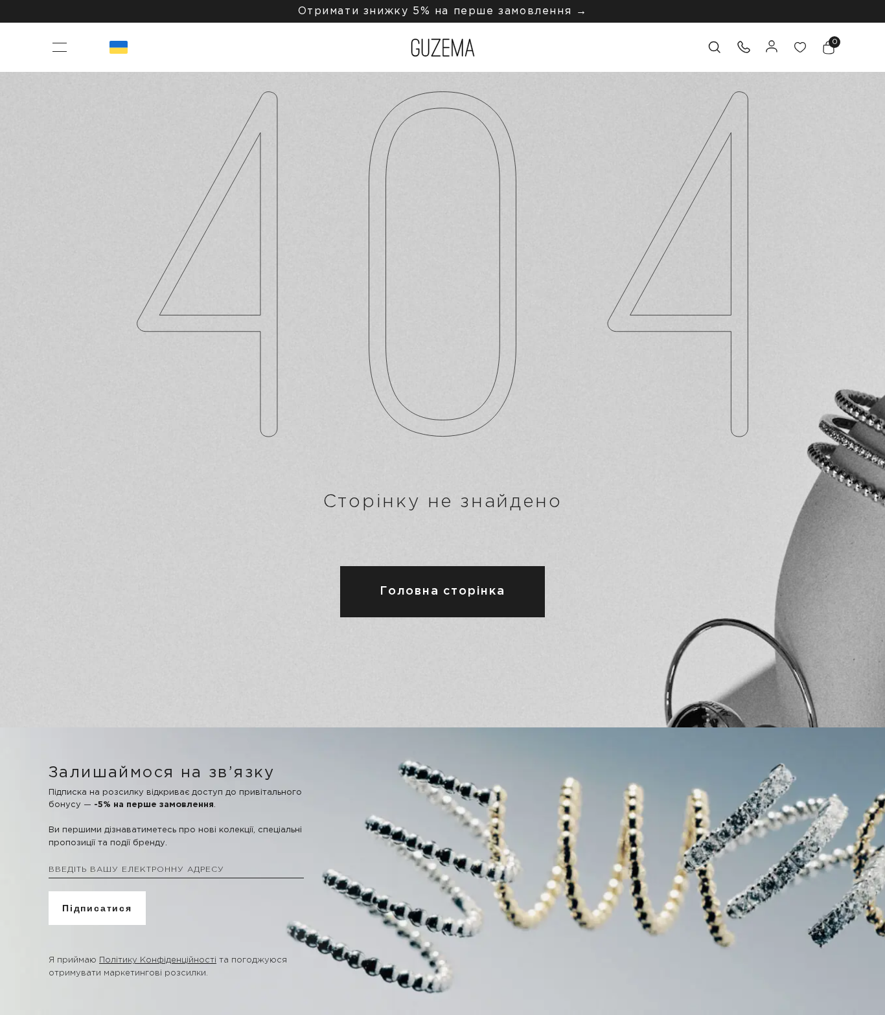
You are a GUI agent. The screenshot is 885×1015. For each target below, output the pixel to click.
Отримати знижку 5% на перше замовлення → (443, 11)
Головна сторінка (442, 591)
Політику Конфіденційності (157, 960)
